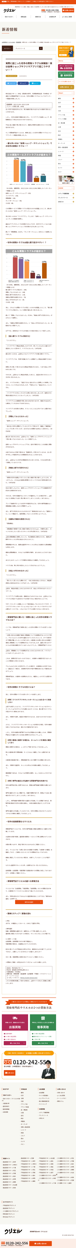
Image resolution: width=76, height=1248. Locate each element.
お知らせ (61, 202)
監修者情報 (6, 1109)
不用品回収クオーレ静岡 (28, 1181)
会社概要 (41, 1093)
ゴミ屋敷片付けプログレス (10, 1211)
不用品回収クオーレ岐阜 (46, 1161)
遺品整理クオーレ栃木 (9, 1176)
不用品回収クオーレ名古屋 (47, 1158)
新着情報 (18, 42)
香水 (59, 164)
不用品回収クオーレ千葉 (28, 1167)
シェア (24, 83)
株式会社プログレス (9, 1217)
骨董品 (60, 139)
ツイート (12, 83)
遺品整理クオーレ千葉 (9, 1168)
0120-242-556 (52, 10)
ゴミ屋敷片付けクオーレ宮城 (65, 1180)
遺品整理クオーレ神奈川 (10, 1165)
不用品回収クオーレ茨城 (28, 1172)
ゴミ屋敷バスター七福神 (64, 1183)
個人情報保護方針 (44, 1101)
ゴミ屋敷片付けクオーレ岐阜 (65, 1177)
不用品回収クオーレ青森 (46, 1167)
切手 (59, 103)
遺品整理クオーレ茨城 (9, 1173)
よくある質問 (61, 1095)
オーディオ (61, 143)
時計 (59, 135)
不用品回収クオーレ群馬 (28, 1178)
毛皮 (59, 111)
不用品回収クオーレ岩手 (46, 1172)
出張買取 (5, 1112)
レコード (61, 151)
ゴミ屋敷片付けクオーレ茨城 (65, 1161)
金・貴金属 (61, 123)
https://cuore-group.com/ (28, 978)
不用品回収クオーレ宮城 (46, 1164)
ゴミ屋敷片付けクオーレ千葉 (47, 1183)
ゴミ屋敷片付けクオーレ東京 (47, 1175)
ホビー (60, 172)
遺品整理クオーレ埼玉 (9, 1170)
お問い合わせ (64, 87)
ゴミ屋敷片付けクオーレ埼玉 (65, 1158)
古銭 (59, 107)
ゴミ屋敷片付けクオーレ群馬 (65, 1167)
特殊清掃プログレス (9, 1214)
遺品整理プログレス (9, 1208)
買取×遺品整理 (63, 147)
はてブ (36, 83)
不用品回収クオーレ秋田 (46, 1170)
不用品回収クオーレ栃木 (28, 1175)
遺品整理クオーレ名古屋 (10, 1185)
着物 (59, 98)
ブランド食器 (62, 119)
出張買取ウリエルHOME (8, 42)
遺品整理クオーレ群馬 (9, 1179)
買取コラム (60, 1101)
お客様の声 (6, 1103)
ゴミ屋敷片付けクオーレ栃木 (65, 1164)
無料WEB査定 (29, 902)
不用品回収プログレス (9, 1205)
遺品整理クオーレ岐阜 (9, 1188)
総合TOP (6, 1089)
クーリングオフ (61, 1098)
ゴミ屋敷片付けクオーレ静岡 (65, 1170)
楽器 (59, 155)
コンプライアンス (44, 1098)
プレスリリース (11, 76)
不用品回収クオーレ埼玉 (28, 1170)
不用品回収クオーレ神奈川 (29, 1164)
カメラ (60, 168)
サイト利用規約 (43, 1095)
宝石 (59, 131)
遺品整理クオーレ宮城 (27, 1158)
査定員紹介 (6, 1106)
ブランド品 (61, 115)
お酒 (59, 127)
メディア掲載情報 (63, 193)
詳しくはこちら (15, 1043)
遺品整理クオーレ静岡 (9, 1182)
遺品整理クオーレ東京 (9, 1162)
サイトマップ (43, 1104)
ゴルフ (60, 160)
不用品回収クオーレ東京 (28, 1161)
